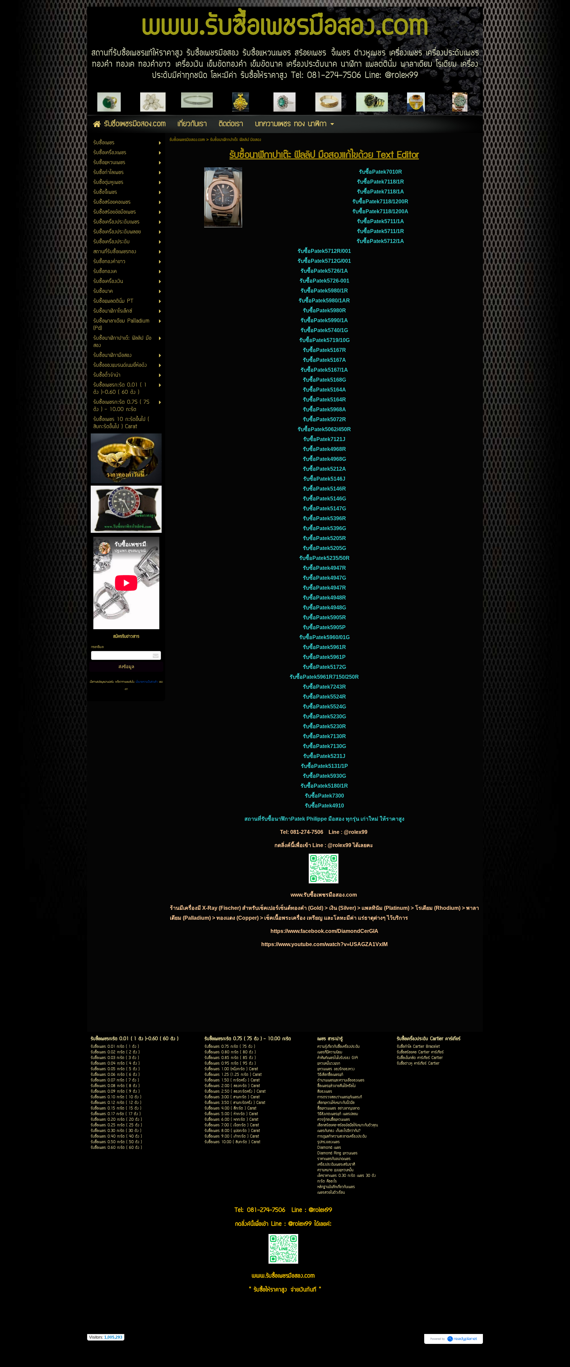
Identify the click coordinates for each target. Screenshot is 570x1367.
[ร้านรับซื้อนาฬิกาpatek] (223, 196)
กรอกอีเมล (97, 647)
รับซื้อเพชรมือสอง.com (187, 139)
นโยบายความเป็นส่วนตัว (146, 682)
